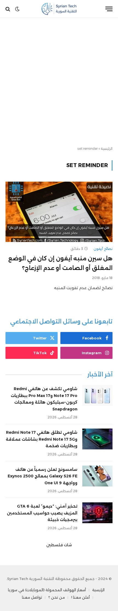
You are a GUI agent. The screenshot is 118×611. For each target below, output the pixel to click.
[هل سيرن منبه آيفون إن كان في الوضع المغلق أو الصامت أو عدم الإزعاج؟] (59, 212)
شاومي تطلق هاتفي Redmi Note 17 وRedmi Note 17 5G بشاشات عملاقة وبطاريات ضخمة (41, 439)
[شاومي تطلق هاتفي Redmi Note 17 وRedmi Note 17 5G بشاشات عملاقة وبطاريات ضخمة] (97, 439)
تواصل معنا (32, 597)
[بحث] (8, 9)
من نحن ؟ (56, 597)
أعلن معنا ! (80, 597)
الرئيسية (107, 149)
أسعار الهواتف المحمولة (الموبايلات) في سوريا (47, 590)
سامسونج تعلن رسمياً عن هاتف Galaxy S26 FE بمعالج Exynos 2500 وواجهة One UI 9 (42, 476)
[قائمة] (109, 9)
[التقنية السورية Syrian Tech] (59, 9)
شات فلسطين (59, 544)
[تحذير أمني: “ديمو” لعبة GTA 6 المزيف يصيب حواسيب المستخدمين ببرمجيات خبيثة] (97, 512)
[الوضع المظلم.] (17, 9)
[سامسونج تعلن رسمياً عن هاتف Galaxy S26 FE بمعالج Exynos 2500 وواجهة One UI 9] (97, 476)
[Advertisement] (59, 82)
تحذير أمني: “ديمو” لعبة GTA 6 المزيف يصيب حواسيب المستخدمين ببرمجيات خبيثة (42, 513)
